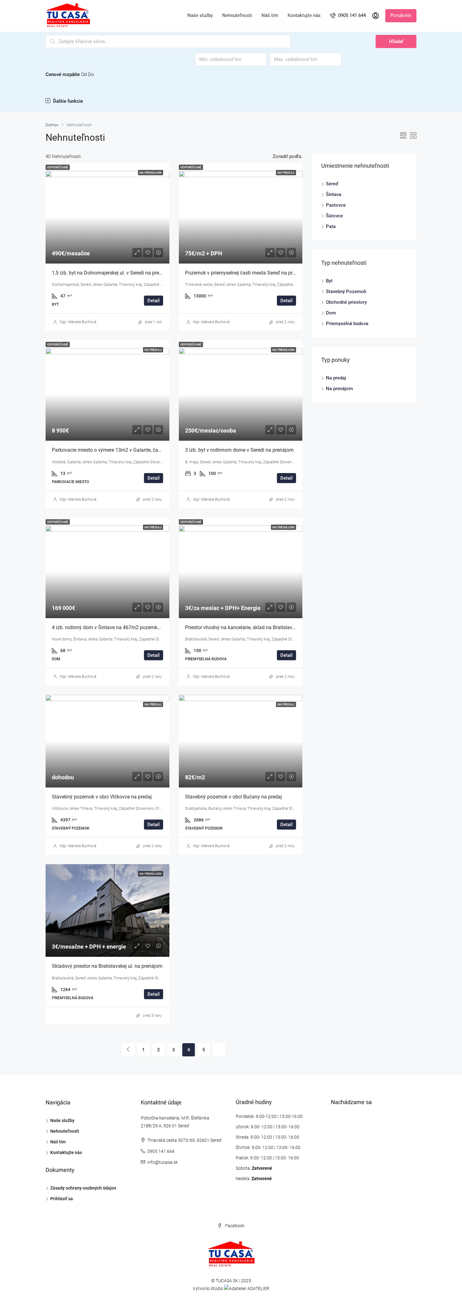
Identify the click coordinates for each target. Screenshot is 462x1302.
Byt (329, 281)
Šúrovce (334, 216)
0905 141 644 (351, 15)
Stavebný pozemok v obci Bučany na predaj (233, 797)
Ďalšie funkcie (67, 101)
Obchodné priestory (346, 302)
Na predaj (336, 378)
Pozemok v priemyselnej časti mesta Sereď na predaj (243, 273)
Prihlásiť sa (61, 1198)
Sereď (332, 184)
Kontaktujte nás (304, 15)
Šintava (333, 194)
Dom (331, 313)
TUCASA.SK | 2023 (233, 1280)
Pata (331, 226)
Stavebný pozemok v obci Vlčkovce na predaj (102, 797)
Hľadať (396, 41)
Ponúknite (400, 15)
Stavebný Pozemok (346, 291)
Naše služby (200, 15)
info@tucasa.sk (162, 1162)
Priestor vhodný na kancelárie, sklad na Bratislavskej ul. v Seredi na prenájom (270, 627)
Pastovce (336, 205)
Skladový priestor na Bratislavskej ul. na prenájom (107, 966)
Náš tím (269, 15)
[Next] (218, 1049)
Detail (153, 300)
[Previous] (128, 1049)
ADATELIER (258, 1288)
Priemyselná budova (347, 323)
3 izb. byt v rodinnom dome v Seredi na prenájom (239, 450)
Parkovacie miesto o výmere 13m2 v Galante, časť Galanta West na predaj (134, 450)
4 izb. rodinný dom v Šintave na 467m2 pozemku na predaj (117, 627)
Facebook (234, 1225)
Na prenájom (339, 388)
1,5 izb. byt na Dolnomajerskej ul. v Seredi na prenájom (112, 273)
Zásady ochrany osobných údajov (83, 1187)
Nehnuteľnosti (237, 15)
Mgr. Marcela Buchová (78, 322)
